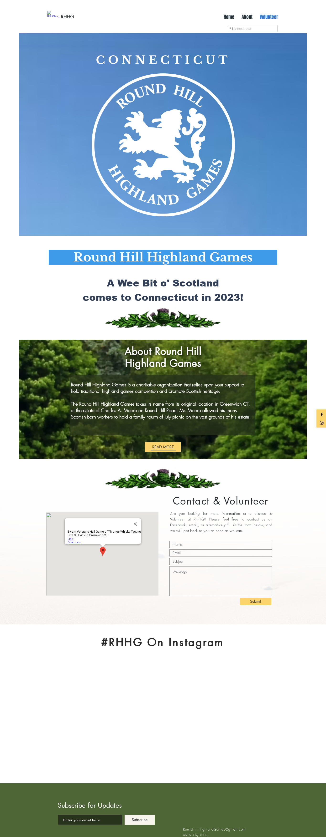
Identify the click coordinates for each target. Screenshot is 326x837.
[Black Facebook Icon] (321, 414)
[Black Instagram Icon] (321, 422)
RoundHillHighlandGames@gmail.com (214, 829)
